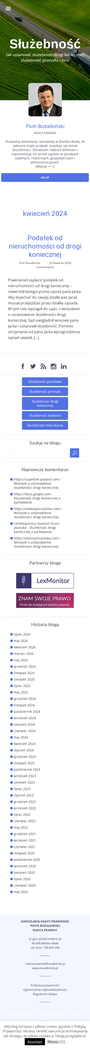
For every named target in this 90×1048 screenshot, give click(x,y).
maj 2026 (21, 641)
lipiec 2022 (22, 814)
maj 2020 (21, 892)
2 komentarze (45, 267)
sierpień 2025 (24, 679)
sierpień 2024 (24, 724)
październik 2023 (27, 769)
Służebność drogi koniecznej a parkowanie (37, 500)
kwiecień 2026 (25, 647)
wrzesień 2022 (25, 808)
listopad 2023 (24, 763)
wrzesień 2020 (25, 866)
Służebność (45, 44)
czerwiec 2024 (25, 731)
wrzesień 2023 (25, 776)
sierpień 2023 (24, 782)
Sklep (45, 177)
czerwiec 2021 (25, 847)
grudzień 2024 (25, 698)
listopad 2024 (24, 705)
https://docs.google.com (32, 494)
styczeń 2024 (24, 750)
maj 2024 (21, 737)
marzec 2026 (23, 653)
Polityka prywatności (45, 985)
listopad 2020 (24, 853)
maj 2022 (21, 827)
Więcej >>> (56, 1041)
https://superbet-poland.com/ (37, 479)
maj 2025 (21, 692)
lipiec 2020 (22, 879)
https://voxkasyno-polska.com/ (37, 509)
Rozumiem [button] (34, 1041)
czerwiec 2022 (25, 821)
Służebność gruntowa (45, 381)
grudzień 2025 (25, 666)
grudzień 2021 (25, 834)
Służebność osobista (45, 415)
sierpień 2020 (24, 872)
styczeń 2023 (24, 795)
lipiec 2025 (22, 686)
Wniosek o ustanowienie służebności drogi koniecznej (36, 485)
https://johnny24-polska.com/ (36, 538)
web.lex (78, 1013)
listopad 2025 (24, 673)
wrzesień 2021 (25, 840)
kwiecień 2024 (25, 744)
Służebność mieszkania (45, 425)
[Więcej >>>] (45, 166)
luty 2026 (21, 660)
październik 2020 (27, 859)
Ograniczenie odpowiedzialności (45, 990)
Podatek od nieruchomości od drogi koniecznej (45, 246)
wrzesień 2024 (25, 718)
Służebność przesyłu (45, 391)
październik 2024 (27, 711)
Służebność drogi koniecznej (45, 403)
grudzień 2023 (25, 756)
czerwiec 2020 (25, 885)
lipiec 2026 (22, 634)
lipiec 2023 (22, 789)
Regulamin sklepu (45, 994)
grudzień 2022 (25, 801)
